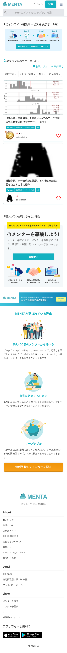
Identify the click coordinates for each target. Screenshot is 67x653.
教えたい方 (8, 519)
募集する (33, 256)
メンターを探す (11, 601)
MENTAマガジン (11, 617)
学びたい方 (8, 525)
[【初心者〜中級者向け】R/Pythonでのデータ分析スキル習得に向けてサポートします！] (33, 111)
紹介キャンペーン (12, 541)
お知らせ (7, 547)
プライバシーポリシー (14, 585)
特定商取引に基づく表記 (15, 579)
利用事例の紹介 (11, 536)
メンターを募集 (11, 606)
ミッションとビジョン (14, 552)
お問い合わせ (9, 557)
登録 (50, 4)
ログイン (38, 4)
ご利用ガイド (9, 530)
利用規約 (7, 574)
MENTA (35, 645)
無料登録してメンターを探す (33, 466)
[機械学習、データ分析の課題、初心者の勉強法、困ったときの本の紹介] (33, 173)
